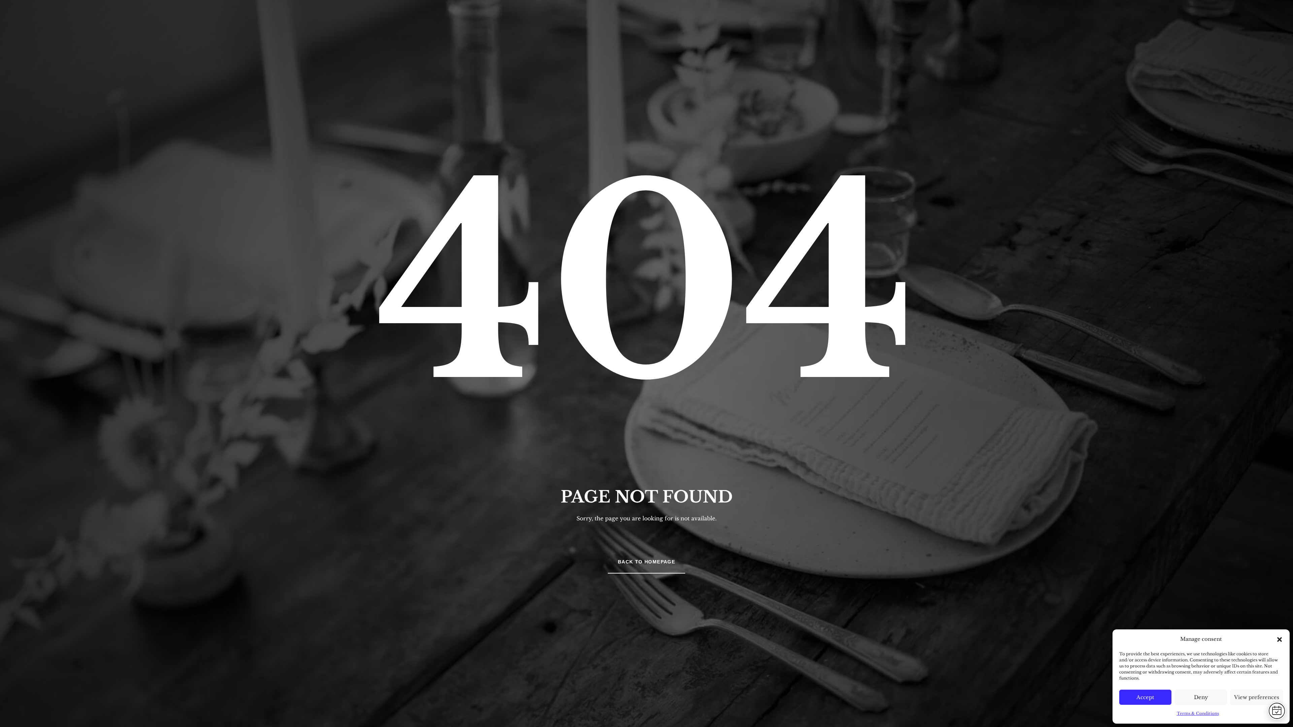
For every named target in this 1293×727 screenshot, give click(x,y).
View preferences (1256, 697)
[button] (1279, 639)
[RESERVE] (1276, 710)
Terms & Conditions (1198, 713)
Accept (1145, 697)
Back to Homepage (646, 561)
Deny (1201, 697)
